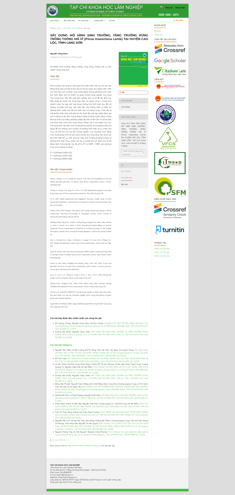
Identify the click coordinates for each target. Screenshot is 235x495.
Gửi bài (112, 20)
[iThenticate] (170, 55)
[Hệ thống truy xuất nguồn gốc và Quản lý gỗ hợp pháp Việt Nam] (170, 174)
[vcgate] (170, 75)
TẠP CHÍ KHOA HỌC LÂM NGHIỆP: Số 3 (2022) (78, 373)
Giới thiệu (54, 20)
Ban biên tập (69, 20)
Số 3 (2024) (77, 28)
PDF (123, 92)
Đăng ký (169, 8)
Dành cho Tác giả (161, 252)
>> (68, 440)
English (157, 31)
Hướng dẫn (99, 20)
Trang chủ (55, 28)
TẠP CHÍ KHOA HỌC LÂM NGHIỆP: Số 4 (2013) (119, 361)
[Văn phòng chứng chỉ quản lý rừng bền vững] (170, 149)
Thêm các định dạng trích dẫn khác (133, 152)
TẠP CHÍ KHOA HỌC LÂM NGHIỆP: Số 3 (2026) (106, 356)
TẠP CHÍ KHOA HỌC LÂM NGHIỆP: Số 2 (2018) (93, 429)
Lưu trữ (66, 28)
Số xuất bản (83, 20)
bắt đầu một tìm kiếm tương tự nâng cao (83, 446)
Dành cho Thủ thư (162, 256)
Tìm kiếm (179, 20)
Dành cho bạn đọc (162, 249)
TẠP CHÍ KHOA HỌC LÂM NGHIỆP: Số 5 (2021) (125, 435)
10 (64, 440)
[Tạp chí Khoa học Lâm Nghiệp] (170, 63)
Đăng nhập (180, 8)
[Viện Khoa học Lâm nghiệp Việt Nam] (165, 124)
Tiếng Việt (158, 35)
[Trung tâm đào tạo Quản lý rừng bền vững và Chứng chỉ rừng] (170, 195)
